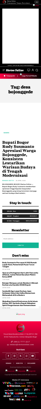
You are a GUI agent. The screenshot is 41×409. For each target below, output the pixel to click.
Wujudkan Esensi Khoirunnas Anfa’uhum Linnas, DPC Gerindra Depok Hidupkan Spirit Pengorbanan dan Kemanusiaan (20, 303)
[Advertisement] (20, 36)
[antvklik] (31, 386)
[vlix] (9, 394)
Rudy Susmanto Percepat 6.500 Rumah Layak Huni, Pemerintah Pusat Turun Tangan (19, 264)
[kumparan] (30, 394)
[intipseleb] (21, 371)
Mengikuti (33, 216)
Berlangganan (31, 221)
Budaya (6, 133)
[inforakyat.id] (27, 400)
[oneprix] (19, 394)
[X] (20, 356)
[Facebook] (8, 356)
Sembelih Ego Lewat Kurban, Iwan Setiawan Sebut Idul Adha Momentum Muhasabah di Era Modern (18, 293)
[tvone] (16, 386)
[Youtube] (32, 356)
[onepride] (8, 396)
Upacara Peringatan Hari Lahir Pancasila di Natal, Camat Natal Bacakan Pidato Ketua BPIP (20, 274)
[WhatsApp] (26, 356)
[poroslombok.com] (15, 400)
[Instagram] (14, 356)
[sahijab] (19, 390)
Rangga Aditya (8, 180)
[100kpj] (27, 390)
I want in (21, 245)
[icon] (29, 70)
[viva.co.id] (11, 371)
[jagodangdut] (9, 390)
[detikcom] (18, 396)
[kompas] (30, 371)
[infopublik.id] (31, 396)
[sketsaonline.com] (34, 390)
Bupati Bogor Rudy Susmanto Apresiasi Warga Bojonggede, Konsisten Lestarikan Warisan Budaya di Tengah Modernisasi (19, 159)
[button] (36, 70)
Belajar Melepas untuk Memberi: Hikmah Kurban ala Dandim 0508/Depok (20, 284)
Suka (35, 211)
